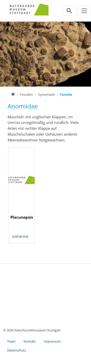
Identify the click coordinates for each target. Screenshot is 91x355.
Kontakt (30, 341)
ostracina (20, 236)
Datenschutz (16, 350)
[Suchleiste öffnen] (69, 11)
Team (11, 341)
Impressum (52, 341)
